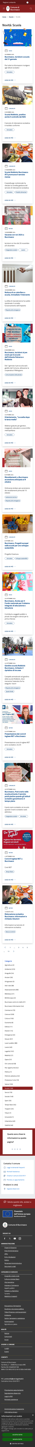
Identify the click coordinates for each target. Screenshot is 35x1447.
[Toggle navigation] (4, 8)
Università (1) (9, 1117)
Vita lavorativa (9, 1282)
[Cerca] (31, 8)
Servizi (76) (8, 1092)
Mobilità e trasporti (10, 1296)
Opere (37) (8, 1059)
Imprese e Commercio (11, 1285)
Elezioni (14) (9, 1031)
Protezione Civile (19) (12, 1080)
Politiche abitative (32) (12, 1076)
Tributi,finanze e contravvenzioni (15, 1312)
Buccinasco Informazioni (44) (14, 1006)
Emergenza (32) (10, 1035)
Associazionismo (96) (11, 989)
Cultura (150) (9, 1018)
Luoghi (6, 1348)
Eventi (6, 1351)
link (8, 1430)
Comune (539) (9, 1014)
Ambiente (7, 1315)
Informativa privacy (10, 1412)
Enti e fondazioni (10, 1257)
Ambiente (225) (10, 969)
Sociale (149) (9, 1096)
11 (8, 951)
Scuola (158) (9, 1088)
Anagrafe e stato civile (11, 1276)
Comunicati (12, 108)
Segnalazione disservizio (12, 1393)
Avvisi (10, 51)
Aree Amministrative (11, 1251)
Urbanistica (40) (10, 1121)
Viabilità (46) (9, 1125)
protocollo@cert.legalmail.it (13, 1379)
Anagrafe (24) (9, 973)
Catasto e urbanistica (11, 1291)
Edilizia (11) (8, 1026)
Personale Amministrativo (13, 1263)
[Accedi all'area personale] (27, 2)
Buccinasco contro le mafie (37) (15, 1002)
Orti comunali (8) (10, 1063)
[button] (17, 1443)
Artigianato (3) (9, 981)
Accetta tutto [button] (17, 1435)
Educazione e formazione (12, 1306)
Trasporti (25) (9, 1109)
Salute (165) (9, 1084)
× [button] (33, 1415)
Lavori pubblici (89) (11, 1043)
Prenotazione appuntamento (13, 1390)
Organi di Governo (10, 1247)
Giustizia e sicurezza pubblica (14, 1309)
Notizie (11, 228)
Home (4, 17)
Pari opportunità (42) (11, 1068)
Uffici (6, 1254)
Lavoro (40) (8, 1047)
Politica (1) (8, 1072)
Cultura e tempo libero (11, 1279)
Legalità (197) (9, 1051)
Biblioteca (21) (9, 994)
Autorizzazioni (9, 1321)
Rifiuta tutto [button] (17, 1439)
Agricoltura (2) (9, 965)
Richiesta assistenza (11, 1399)
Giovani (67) (9, 1039)
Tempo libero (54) (10, 1104)
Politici (6, 1260)
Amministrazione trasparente (14, 1409)
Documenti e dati (10, 1266)
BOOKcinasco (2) (10, 998)
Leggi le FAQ (8, 1396)
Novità (11, 17)
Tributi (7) (8, 1113)
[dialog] (17, 1430)
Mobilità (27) (9, 1055)
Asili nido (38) (9, 985)
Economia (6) (9, 1022)
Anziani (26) (9, 977)
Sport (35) (8, 1100)
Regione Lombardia (9, 2)
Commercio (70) (10, 1010)
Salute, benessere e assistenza (14, 1318)
